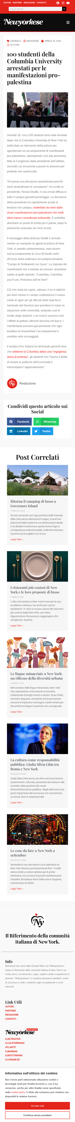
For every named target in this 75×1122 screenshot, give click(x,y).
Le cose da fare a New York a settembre (32, 852)
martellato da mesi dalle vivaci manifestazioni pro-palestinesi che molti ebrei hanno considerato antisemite (35, 212)
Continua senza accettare (37, 1115)
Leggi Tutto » (16, 539)
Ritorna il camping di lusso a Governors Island (33, 503)
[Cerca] (64, 9)
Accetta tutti (37, 1105)
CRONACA (15, 41)
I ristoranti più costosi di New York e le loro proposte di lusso (34, 589)
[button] (19, 422)
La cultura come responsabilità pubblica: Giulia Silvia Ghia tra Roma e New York (34, 764)
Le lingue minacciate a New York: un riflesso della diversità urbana (36, 675)
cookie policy (18, 1092)
